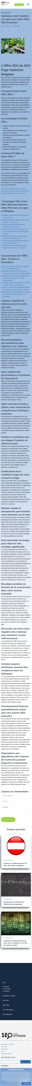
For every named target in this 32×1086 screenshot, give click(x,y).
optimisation (15, 739)
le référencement (23, 77)
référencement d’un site (10, 556)
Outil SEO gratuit (19, 4)
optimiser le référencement (15, 426)
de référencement (19, 726)
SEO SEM (6, 1005)
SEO (15, 65)
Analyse (6, 991)
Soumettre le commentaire (8, 819)
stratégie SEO (9, 397)
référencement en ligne (12, 319)
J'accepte (26, 1083)
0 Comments (16, 26)
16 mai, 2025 (5, 26)
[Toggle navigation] (28, 4)
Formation (7, 989)
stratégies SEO (22, 782)
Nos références (7, 1014)
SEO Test (6, 1000)
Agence (6, 986)
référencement (20, 126)
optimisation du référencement (11, 683)
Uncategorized (6, 12)
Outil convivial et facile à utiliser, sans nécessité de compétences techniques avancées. (15, 231)
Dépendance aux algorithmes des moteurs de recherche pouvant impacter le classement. (17, 294)
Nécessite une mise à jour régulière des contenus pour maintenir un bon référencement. (16, 278)
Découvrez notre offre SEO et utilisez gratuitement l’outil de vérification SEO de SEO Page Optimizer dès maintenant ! (15, 191)
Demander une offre (9, 996)
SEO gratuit (11, 98)
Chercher (26, 1061)
